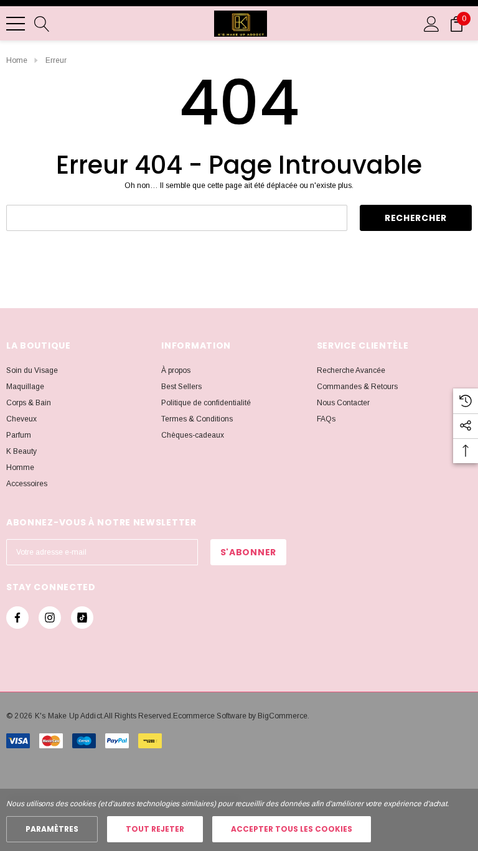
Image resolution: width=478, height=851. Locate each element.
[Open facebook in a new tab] (17, 617)
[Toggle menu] (15, 23)
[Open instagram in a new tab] (50, 617)
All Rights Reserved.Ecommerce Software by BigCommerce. (206, 716)
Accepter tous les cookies (291, 829)
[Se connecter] (431, 23)
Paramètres (52, 829)
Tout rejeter (155, 829)
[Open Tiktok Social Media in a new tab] (82, 617)
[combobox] (176, 218)
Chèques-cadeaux (192, 435)
